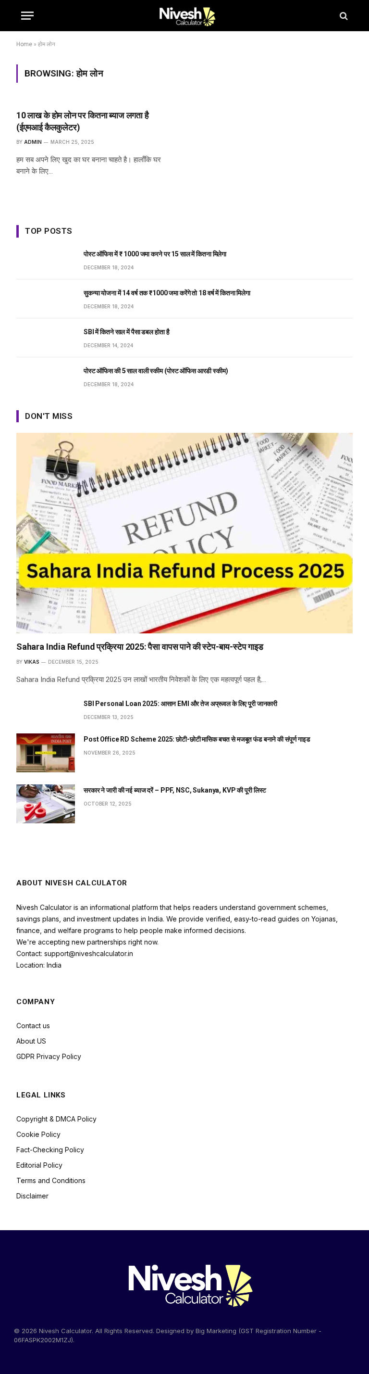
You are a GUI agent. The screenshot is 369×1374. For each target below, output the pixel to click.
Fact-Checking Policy (50, 1150)
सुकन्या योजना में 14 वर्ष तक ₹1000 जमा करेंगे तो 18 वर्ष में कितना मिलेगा (167, 293)
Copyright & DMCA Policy (56, 1119)
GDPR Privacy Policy (48, 1056)
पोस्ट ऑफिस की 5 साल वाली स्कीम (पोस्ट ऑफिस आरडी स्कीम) (156, 371)
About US (31, 1041)
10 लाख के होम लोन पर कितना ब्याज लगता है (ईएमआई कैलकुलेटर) (82, 121)
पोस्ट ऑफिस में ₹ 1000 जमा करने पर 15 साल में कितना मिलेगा (155, 254)
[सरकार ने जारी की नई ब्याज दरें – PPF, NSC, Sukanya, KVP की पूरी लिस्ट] (45, 803)
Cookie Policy (38, 1134)
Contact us (33, 1025)
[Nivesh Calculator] (184, 15)
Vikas (31, 662)
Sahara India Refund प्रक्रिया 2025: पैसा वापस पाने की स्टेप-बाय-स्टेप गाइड (139, 647)
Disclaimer (32, 1196)
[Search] (343, 15)
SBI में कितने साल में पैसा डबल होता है (126, 332)
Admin (33, 142)
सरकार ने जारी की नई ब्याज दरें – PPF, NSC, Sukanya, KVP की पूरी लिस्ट (175, 790)
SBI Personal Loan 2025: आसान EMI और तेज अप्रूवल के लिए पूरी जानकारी (180, 703)
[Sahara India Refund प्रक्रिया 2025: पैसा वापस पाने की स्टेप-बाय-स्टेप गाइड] (184, 533)
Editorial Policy (39, 1165)
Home (24, 44)
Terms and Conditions (51, 1180)
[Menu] (27, 15)
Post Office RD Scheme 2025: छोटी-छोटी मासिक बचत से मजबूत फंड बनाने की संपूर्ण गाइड (197, 739)
